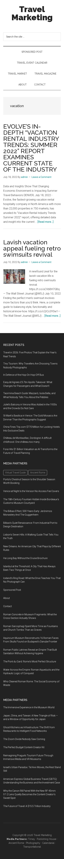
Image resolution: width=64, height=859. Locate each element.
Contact (7, 606)
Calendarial (48, 843)
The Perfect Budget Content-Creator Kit (23, 747)
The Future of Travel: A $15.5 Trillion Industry (27, 806)
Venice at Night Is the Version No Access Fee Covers (31, 491)
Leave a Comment (41, 177)
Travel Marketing (32, 13)
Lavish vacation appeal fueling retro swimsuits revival (32, 248)
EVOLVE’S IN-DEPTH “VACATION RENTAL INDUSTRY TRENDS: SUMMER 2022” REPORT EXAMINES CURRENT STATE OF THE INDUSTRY (31, 148)
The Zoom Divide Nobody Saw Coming (24, 739)
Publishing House (46, 839)
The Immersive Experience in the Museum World (28, 707)
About (6, 598)
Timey (31, 839)
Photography (33, 843)
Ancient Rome (16, 843)
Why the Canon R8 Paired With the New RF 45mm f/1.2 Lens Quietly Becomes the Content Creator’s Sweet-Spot (29, 794)
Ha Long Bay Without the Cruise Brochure (25, 558)
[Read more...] (45, 221)
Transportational (32, 846)
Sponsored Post (12, 590)
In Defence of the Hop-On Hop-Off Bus (23, 374)
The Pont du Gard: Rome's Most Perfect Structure (29, 661)
